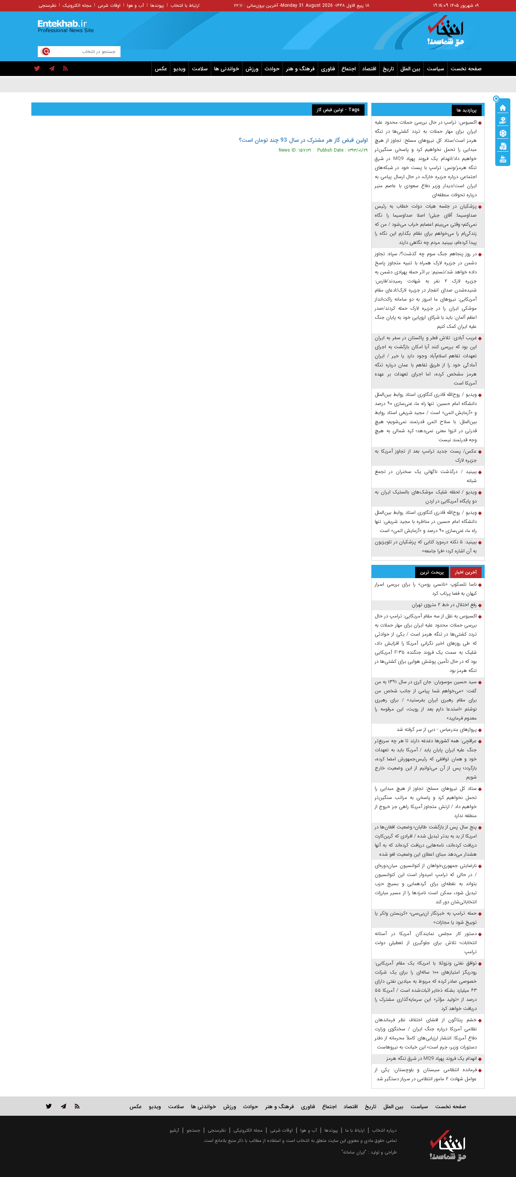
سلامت (200, 69)
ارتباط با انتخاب (184, 5)
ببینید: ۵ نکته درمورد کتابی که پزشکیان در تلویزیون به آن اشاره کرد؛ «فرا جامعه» (426, 546)
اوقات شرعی (109, 5)
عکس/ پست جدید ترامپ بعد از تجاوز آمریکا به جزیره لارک (426, 455)
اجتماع (348, 69)
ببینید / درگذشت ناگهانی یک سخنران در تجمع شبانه (426, 476)
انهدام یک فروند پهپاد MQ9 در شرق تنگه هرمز (431, 1058)
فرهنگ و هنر (300, 69)
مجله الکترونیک (77, 5)
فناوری (328, 69)
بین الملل (410, 69)
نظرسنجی (47, 5)
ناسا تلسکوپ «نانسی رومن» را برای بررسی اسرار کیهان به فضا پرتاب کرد (426, 588)
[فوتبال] (502, 132)
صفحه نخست (466, 69)
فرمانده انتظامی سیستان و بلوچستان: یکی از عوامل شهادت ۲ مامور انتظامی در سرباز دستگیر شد (426, 1074)
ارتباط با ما (355, 1130)
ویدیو (179, 69)
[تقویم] (502, 145)
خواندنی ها (226, 69)
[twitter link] (49, 1106)
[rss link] (77, 1106)
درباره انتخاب (384, 1130)
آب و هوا (135, 5)
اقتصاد (369, 69)
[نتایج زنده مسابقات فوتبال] (502, 158)
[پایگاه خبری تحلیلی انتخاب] (452, 34)
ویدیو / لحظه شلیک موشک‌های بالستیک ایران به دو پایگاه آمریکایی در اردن (426, 496)
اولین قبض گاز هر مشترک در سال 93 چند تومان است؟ (303, 140)
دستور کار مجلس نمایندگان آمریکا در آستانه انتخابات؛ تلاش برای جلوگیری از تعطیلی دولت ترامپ (426, 943)
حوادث (272, 69)
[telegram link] (63, 1106)
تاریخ (388, 69)
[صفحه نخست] (502, 107)
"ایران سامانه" (353, 1152)
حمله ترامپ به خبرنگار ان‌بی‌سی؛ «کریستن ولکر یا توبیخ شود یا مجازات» (426, 917)
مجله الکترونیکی (248, 1130)
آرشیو (174, 1130)
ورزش (252, 69)
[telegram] (51, 68)
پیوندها (157, 5)
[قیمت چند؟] (502, 120)
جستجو (193, 1130)
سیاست (435, 69)
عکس (161, 69)
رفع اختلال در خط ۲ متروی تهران (444, 605)
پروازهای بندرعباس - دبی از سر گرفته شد (437, 729)
